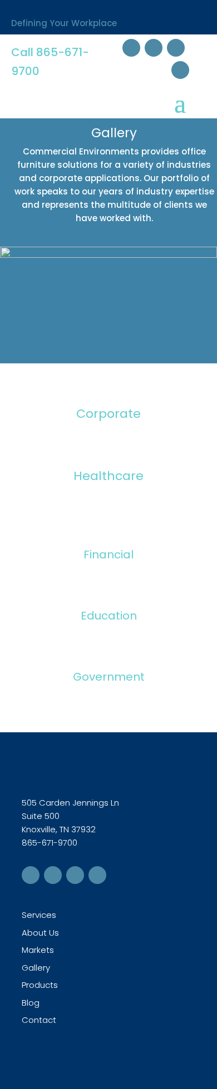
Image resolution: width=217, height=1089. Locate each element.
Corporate (108, 413)
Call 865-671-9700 (50, 61)
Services (39, 915)
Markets (38, 950)
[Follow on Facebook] (131, 48)
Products (40, 985)
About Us (40, 932)
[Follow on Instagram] (180, 70)
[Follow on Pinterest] (176, 48)
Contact (39, 1020)
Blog (31, 1002)
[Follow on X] (153, 48)
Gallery (36, 967)
